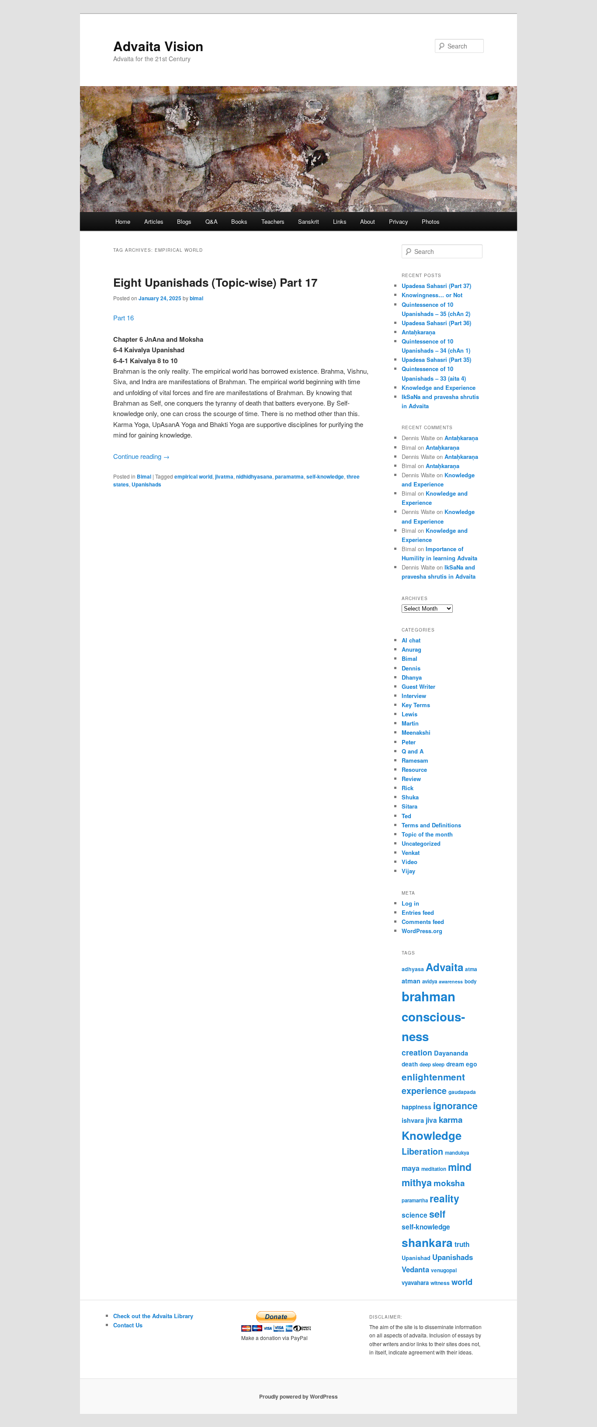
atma (471, 969)
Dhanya (412, 677)
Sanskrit (308, 221)
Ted (406, 816)
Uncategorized (421, 843)
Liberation (422, 1151)
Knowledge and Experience (439, 387)
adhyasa (413, 969)
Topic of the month (427, 834)
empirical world (193, 476)
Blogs (184, 221)
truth (462, 1244)
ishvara (413, 1120)
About (367, 221)
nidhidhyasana (254, 476)
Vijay (408, 871)
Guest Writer (418, 686)
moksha (449, 1183)
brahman (428, 996)
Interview (414, 695)
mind (460, 1167)
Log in (410, 903)
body (471, 981)
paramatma (289, 476)
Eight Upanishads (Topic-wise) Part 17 (215, 282)
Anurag (411, 649)
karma (450, 1119)
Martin (410, 723)
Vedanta (415, 1269)
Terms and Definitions (431, 825)
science (414, 1215)
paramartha (415, 1200)
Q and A (412, 751)
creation (417, 1052)
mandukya (457, 1152)
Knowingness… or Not (432, 295)
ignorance (455, 1105)
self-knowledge (325, 476)
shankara (427, 1242)
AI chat (411, 640)
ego (471, 1063)
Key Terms (416, 705)
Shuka (410, 797)
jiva (431, 1120)
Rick (407, 788)
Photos (431, 221)
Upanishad (416, 1258)
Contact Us (127, 1325)
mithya (417, 1182)
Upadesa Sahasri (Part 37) (436, 285)
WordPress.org (422, 931)
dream (455, 1064)
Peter (409, 742)
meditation (433, 1169)
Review (411, 778)
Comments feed (423, 921)
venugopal (444, 1270)
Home (122, 221)
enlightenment (433, 1076)
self (437, 1214)
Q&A (211, 221)
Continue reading (141, 456)
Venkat (411, 852)
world (461, 1282)
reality (444, 1198)
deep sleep (432, 1064)
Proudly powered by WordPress (298, 1396)
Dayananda (451, 1053)
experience (424, 1090)
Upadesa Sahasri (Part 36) (436, 323)
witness (440, 1283)
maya (411, 1168)
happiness (416, 1106)
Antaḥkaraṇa (418, 332)
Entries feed (418, 912)
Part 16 (123, 317)
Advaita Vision (158, 45)
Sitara (409, 806)
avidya (429, 981)
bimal (196, 298)
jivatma (224, 476)
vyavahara (415, 1282)
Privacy (398, 221)
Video (409, 862)
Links (340, 221)
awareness (451, 981)
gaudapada (462, 1092)
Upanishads (146, 484)
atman (411, 980)
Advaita (444, 966)
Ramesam (415, 760)
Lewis (409, 714)
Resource (414, 769)
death (410, 1064)
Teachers (273, 221)
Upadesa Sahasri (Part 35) (436, 359)
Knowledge (432, 1135)
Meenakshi (416, 732)
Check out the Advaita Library (153, 1316)
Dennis (411, 668)
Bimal (144, 476)
